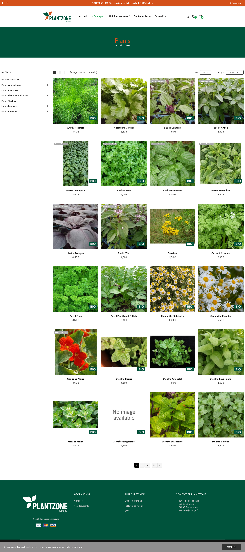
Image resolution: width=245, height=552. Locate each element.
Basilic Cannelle (172, 127)
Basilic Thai (124, 253)
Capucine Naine (75, 379)
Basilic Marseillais (220, 190)
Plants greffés (8, 100)
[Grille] (54, 72)
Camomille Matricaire (172, 316)
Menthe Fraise (76, 441)
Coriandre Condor (124, 127)
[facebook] (2, 3)
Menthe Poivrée (220, 441)
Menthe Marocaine (172, 441)
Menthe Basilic (124, 379)
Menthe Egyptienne (220, 379)
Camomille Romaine (220, 316)
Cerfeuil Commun (220, 253)
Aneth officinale (75, 127)
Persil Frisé (76, 316)
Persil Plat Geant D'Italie (124, 316)
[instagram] (7, 3)
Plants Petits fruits (10, 111)
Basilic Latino (124, 190)
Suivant (160, 465)
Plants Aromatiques (11, 84)
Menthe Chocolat (172, 379)
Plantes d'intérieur (10, 79)
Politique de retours (134, 505)
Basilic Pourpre (75, 253)
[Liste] (59, 72)
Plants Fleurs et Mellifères (14, 95)
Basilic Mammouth (172, 190)
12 (154, 465)
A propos (78, 500)
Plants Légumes (9, 106)
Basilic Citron (221, 127)
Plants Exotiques (9, 90)
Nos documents (81, 505)
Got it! (231, 546)
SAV (127, 511)
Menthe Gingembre (124, 441)
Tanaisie (172, 253)
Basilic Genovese (75, 190)
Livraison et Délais (133, 500)
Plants (6, 72)
